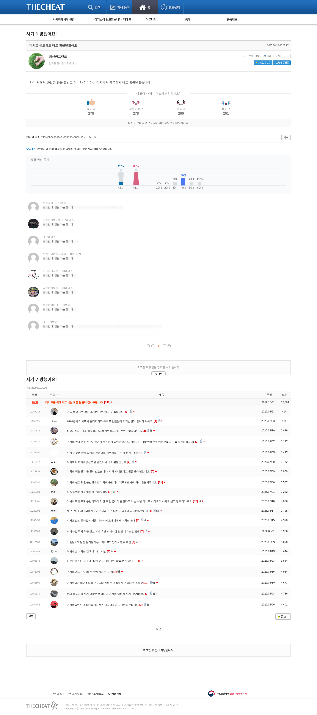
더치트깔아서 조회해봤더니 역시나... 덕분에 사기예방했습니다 (105, 604)
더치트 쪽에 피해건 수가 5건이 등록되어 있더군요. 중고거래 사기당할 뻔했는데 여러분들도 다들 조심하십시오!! (132, 441)
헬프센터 (171, 7)
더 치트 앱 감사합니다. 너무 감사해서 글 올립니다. (97, 411)
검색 (94, 7)
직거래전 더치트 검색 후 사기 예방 (88, 551)
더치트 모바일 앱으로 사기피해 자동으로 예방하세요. (158, 123)
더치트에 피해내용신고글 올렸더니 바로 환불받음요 (98, 462)
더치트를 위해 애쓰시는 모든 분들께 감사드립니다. (78, 402)
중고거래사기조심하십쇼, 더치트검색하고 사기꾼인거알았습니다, (106, 430)
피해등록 (119, 7)
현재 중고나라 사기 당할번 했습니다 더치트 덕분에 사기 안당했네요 (107, 593)
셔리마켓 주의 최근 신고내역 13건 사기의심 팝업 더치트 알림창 (105, 531)
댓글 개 (31, 148)
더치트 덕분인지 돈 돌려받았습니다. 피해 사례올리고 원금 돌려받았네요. (110, 471)
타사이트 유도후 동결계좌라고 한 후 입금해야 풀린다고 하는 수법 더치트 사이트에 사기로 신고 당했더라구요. (132, 501)
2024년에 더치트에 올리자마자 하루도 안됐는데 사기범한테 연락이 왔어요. (112, 421)
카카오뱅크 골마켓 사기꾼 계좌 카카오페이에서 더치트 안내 (103, 520)
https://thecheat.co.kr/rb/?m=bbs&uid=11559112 (69, 137)
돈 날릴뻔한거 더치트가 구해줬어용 (89, 492)
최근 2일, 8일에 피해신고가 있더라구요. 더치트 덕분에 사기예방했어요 (109, 511)
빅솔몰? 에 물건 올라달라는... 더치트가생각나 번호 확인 (101, 542)
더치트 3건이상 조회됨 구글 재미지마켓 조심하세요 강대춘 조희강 (107, 582)
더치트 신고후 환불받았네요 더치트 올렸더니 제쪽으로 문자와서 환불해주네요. (115, 482)
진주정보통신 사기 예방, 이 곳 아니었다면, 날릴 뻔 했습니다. (103, 560)
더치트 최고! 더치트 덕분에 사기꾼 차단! (92, 571)
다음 (158, 629)
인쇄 (269, 56)
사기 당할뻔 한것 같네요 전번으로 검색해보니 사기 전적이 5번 (104, 452)
